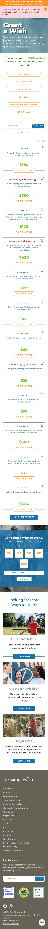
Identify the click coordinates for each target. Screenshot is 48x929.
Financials (8, 831)
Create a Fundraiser (13, 804)
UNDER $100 (24, 74)
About (6, 823)
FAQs (5, 827)
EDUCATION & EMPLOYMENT (24, 104)
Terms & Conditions (13, 850)
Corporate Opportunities (15, 808)
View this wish (24, 170)
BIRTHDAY (24, 97)
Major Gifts (8, 816)
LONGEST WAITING (24, 82)
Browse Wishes (11, 796)
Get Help (7, 819)
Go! (39, 879)
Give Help (8, 788)
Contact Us (8, 835)
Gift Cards (8, 812)
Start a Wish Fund (12, 800)
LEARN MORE (24, 656)
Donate (24, 579)
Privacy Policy (10, 847)
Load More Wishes (24, 517)
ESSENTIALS (24, 112)
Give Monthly (10, 839)
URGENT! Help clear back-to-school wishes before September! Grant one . (24, 4)
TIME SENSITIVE (24, 89)
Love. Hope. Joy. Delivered (16, 843)
